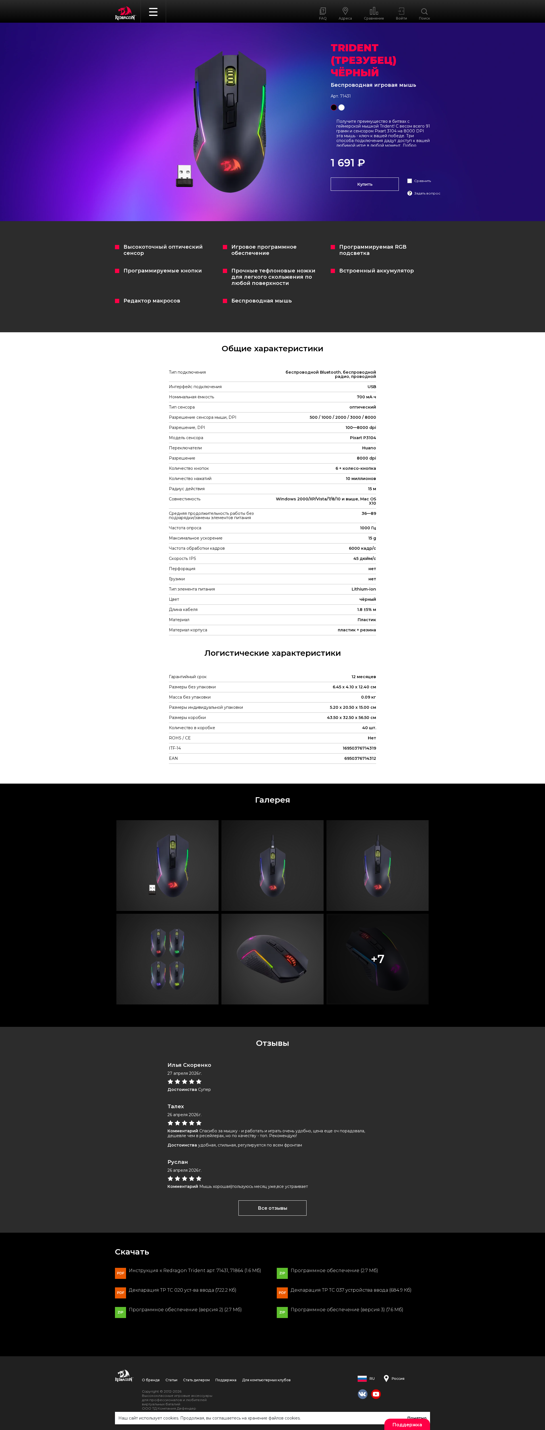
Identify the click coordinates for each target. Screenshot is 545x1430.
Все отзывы (272, 1208)
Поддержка (225, 1380)
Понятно (417, 1418)
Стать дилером (196, 1380)
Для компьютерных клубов (266, 1380)
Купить (364, 184)
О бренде (151, 1380)
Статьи (171, 1380)
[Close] (538, 8)
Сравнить (422, 181)
